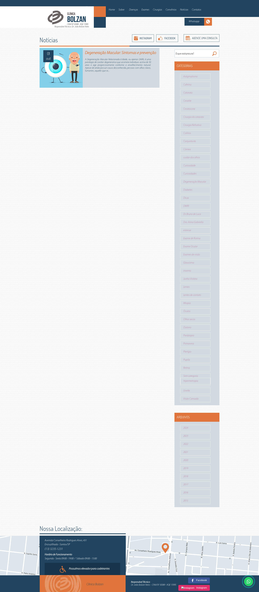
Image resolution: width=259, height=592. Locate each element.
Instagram (201, 587)
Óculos (186, 311)
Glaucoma (188, 263)
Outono (187, 327)
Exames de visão (191, 254)
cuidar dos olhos (191, 157)
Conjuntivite (189, 141)
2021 (185, 452)
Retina (186, 368)
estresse (187, 230)
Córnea (187, 149)
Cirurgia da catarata (193, 117)
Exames (145, 10)
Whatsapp (194, 21)
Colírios (187, 133)
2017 (185, 484)
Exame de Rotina (191, 238)
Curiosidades (189, 174)
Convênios (171, 10)
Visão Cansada (190, 399)
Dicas (186, 198)
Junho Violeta (190, 279)
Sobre (121, 10)
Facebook (201, 580)
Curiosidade (189, 165)
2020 (185, 460)
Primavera (188, 343)
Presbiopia (188, 335)
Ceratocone (189, 109)
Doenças (133, 10)
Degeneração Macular (194, 182)
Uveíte (186, 391)
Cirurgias (157, 10)
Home (112, 10)
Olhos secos (189, 319)
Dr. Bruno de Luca (192, 214)
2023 (185, 436)
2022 (185, 444)
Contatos (196, 10)
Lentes (186, 287)
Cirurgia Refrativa (192, 125)
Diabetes (187, 190)
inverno (187, 271)
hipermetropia (190, 381)
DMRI (186, 206)
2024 (185, 428)
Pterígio (187, 352)
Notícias (184, 10)
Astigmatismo (190, 76)
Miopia (187, 303)
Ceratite (187, 101)
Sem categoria (190, 376)
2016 (185, 492)
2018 (185, 476)
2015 (185, 501)
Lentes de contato (192, 295)
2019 (185, 468)
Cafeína (187, 84)
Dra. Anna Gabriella (193, 222)
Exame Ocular (190, 246)
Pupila (186, 360)
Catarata (187, 93)
